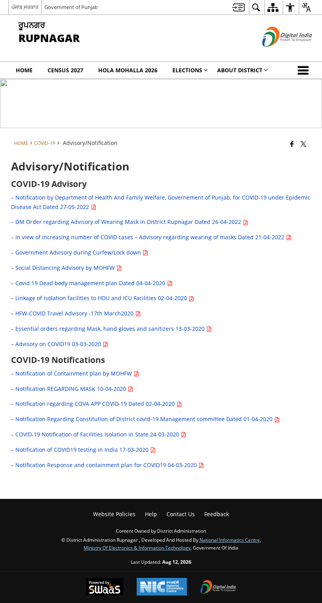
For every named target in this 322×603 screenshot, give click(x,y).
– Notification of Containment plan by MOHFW (72, 373)
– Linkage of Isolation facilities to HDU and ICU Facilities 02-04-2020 (99, 298)
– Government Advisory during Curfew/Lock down (77, 252)
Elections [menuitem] (187, 70)
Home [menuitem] (24, 70)
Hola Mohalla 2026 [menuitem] (127, 70)
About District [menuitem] (239, 70)
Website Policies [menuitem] (114, 514)
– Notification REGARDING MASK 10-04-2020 (69, 388)
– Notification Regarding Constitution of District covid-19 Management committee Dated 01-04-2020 (142, 419)
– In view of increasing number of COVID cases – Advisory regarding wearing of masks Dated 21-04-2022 (148, 237)
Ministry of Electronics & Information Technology (137, 547)
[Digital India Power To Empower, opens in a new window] (218, 587)
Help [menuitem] (151, 514)
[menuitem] (238, 7)
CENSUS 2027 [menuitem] (65, 70)
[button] (304, 70)
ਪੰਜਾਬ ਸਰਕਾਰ (24, 7)
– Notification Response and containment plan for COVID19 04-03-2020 (104, 465)
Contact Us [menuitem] (180, 514)
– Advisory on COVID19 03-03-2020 (56, 344)
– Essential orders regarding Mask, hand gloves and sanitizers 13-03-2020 (108, 328)
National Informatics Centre (229, 540)
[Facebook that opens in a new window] (292, 144)
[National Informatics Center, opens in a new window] (162, 587)
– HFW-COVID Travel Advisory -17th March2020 (73, 313)
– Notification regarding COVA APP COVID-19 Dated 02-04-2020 (93, 403)
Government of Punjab (71, 7)
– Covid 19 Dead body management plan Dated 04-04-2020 (89, 283)
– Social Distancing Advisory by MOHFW (63, 267)
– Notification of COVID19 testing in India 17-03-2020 (80, 449)
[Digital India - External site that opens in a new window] (277, 53)
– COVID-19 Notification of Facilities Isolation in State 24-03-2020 (96, 434)
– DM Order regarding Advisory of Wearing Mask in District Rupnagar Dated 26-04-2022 (127, 221)
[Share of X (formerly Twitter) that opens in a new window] (303, 144)
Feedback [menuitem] (216, 514)
